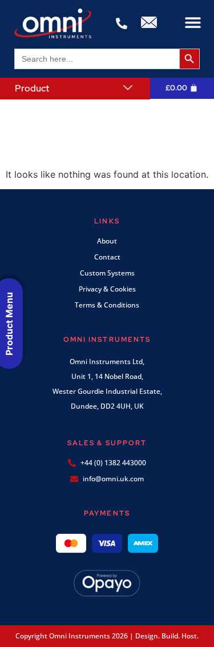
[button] (192, 22)
